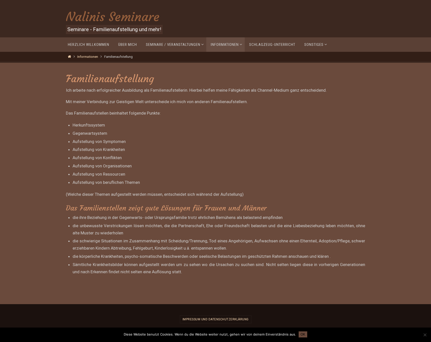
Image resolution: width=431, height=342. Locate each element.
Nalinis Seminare (112, 17)
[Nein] (424, 334)
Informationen (87, 57)
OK (303, 334)
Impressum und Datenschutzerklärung (216, 319)
